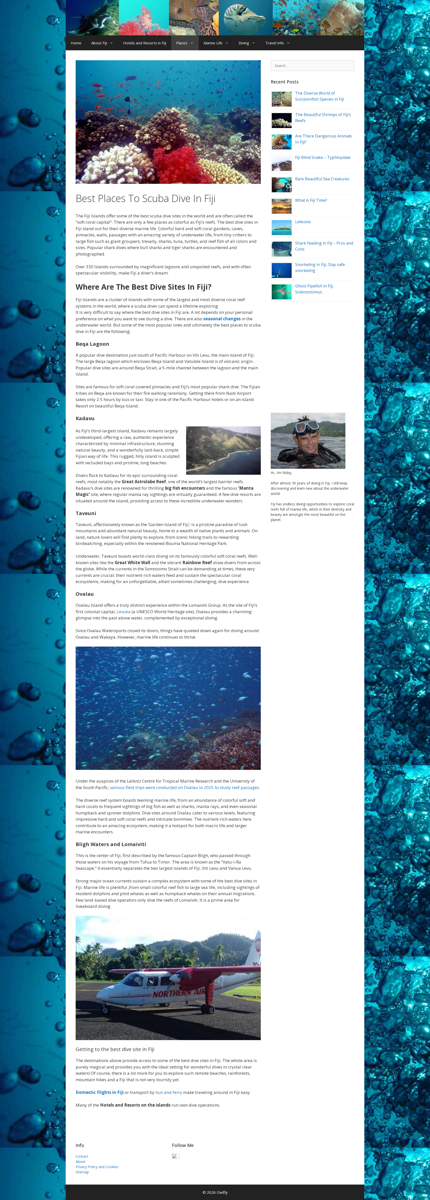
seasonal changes (222, 319)
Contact (82, 1156)
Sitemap (82, 1172)
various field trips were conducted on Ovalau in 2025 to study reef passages (184, 787)
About (80, 1161)
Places (181, 42)
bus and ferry (169, 1092)
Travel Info (274, 42)
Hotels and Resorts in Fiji (144, 42)
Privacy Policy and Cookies (97, 1166)
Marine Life (213, 42)
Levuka (124, 611)
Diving (244, 42)
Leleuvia (303, 221)
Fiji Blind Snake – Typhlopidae (323, 157)
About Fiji (99, 42)
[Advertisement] (312, 355)
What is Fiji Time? (311, 200)
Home (76, 42)
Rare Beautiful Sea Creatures (322, 179)
